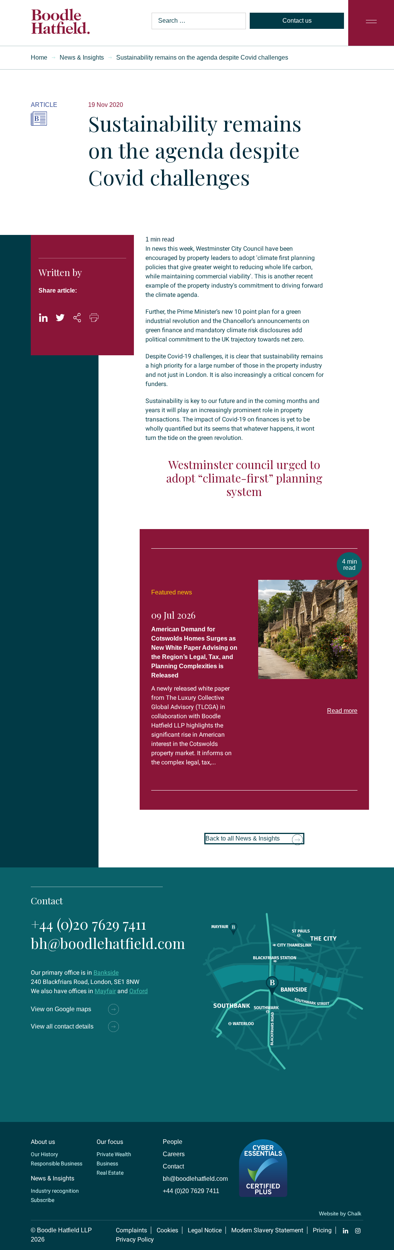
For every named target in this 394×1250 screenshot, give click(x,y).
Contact (173, 1166)
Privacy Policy (135, 1239)
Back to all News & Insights (242, 838)
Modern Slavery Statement (267, 1230)
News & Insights (82, 57)
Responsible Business (56, 1163)
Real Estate (110, 1173)
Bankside (106, 972)
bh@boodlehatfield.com (108, 943)
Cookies (167, 1230)
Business (107, 1163)
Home (39, 57)
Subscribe (42, 1200)
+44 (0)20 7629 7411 (88, 923)
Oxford (138, 991)
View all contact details (62, 1026)
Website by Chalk (340, 1213)
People (172, 1141)
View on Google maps (61, 1009)
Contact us (297, 20)
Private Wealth (114, 1154)
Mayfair (105, 991)
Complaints (131, 1230)
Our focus (110, 1141)
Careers (174, 1154)
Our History (44, 1154)
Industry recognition (55, 1191)
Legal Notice (205, 1230)
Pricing (322, 1230)
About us (43, 1141)
